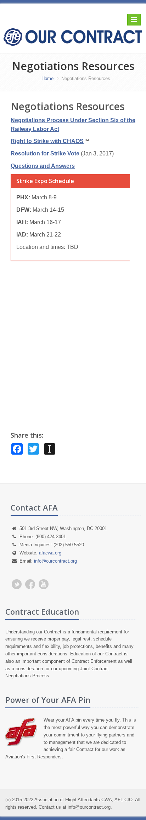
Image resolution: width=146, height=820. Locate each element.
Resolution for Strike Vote (45, 153)
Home (47, 78)
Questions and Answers (43, 166)
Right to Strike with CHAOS (47, 141)
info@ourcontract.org (55, 561)
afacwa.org (50, 553)
